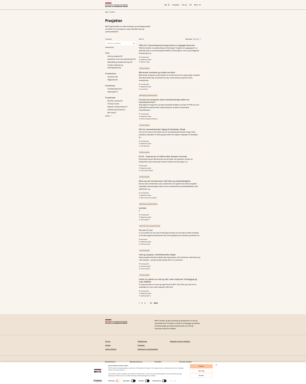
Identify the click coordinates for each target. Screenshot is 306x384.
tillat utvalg (201, 371)
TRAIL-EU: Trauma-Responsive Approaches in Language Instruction (167, 45)
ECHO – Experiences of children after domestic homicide (163, 156)
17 (151, 303)
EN (190, 5)
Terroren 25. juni (146, 230)
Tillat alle (201, 366)
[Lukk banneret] (216, 364)
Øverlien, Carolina (114, 101)
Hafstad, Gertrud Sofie (116, 110)
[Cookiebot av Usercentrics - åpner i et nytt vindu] (98, 381)
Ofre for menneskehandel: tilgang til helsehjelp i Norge (162, 129)
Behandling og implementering (119, 62)
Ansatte (108, 345)
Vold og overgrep (114, 56)
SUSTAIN (142, 208)
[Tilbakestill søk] (106, 42)
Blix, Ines (111, 112)
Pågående (112, 80)
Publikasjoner (142, 341)
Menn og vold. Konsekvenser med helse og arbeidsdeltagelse (164, 181)
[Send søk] (134, 43)
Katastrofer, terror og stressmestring (121, 59)
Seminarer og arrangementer (148, 349)
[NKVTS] (116, 5)
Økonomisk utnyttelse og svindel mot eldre (157, 72)
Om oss (184, 5)
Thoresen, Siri (112, 104)
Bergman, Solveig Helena (117, 107)
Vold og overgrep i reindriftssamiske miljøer (157, 255)
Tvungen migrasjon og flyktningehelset (115, 66)
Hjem (106, 12)
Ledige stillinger (110, 349)
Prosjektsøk (108, 39)
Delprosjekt (112, 92)
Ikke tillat (201, 375)
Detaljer (171, 381)
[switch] (133, 381)
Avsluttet (112, 77)
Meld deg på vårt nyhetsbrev (180, 341)
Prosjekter (175, 5)
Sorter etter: (188, 39)
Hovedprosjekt (114, 89)
